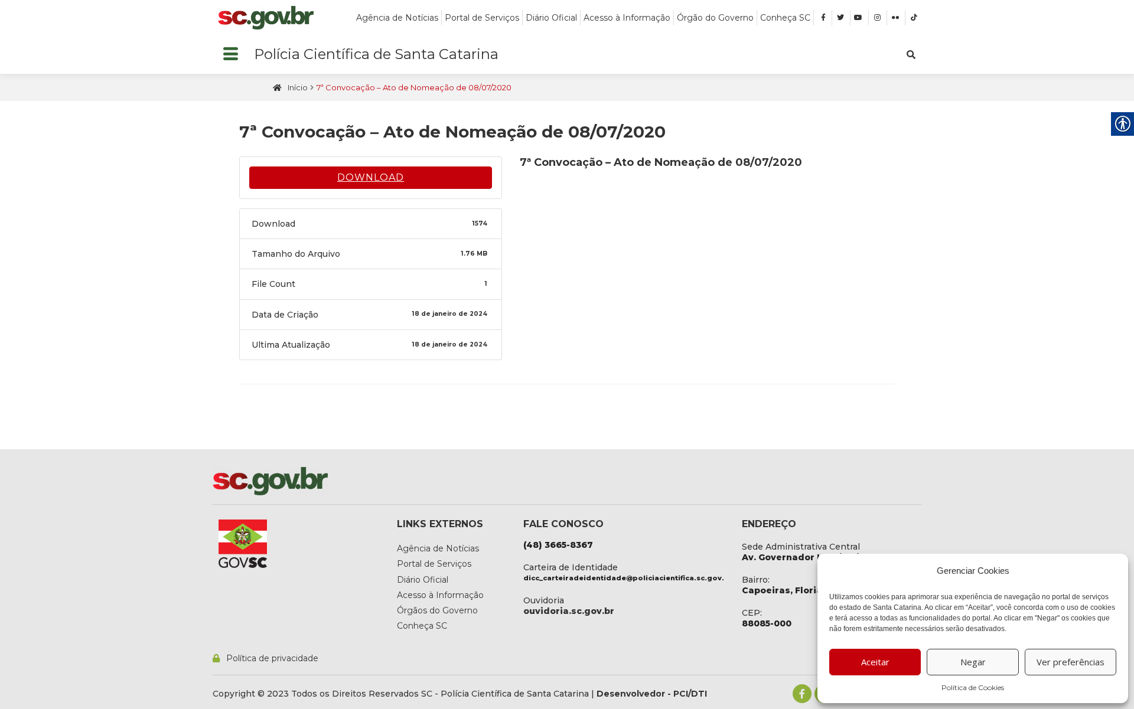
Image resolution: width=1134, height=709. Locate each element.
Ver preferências (1070, 662)
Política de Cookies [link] (972, 687)
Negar (973, 662)
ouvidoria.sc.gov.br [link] (568, 611)
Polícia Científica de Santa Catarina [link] (376, 54)
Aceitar (875, 662)
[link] (266, 18)
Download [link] (370, 177)
